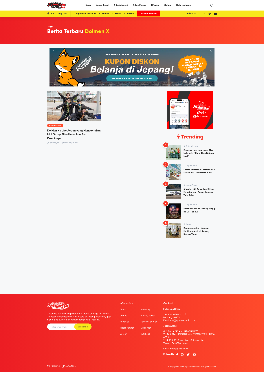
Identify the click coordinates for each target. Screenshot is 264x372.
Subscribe (83, 327)
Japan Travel (102, 5)
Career (123, 333)
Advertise (124, 321)
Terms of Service (149, 321)
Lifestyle (155, 5)
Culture (167, 5)
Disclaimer (146, 327)
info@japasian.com (179, 348)
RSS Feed (145, 333)
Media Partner (127, 327)
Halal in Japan (183, 5)
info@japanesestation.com (183, 320)
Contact (124, 315)
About (123, 309)
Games (105, 14)
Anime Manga (139, 5)
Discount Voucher (148, 14)
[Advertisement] (190, 264)
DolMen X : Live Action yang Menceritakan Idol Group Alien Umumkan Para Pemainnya (74, 134)
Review (130, 14)
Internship (145, 309)
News (88, 5)
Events (118, 14)
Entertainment (121, 5)
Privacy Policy (148, 315)
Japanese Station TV (86, 14)
